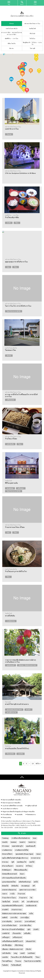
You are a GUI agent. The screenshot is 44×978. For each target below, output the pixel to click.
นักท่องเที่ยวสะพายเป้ (9, 874)
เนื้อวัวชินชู (19, 945)
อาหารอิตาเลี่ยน (25, 925)
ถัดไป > (38, 763)
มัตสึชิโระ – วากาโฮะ (11, 38)
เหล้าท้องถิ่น (10, 444)
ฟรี (34, 886)
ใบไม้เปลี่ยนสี (16, 965)
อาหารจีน (14, 917)
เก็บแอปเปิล (10, 754)
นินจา (22, 874)
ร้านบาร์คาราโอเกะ (9, 898)
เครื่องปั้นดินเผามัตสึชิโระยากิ (12, 941)
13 (33, 763)
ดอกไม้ (32, 862)
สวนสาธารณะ (17, 909)
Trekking (5, 838)
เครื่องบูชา (21, 488)
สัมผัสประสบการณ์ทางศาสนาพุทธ (14, 913)
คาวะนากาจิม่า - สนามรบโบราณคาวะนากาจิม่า (11, 33)
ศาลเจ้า (28, 709)
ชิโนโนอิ (32, 33)
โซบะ (17, 223)
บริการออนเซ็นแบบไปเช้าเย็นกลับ (14, 878)
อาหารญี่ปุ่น (25, 917)
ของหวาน (32, 842)
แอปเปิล (20, 754)
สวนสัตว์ (5, 909)
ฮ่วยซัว (9, 223)
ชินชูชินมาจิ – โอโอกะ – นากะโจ (32, 43)
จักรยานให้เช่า (7, 854)
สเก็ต (31, 913)
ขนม (8, 267)
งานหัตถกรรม (11, 621)
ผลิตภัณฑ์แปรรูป (25, 882)
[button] (31, 71)
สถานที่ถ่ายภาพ (11, 712)
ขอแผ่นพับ (19, 814)
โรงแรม (9, 134)
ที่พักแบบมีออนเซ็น (20, 870)
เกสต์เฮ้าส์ (5, 933)
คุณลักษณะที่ (10, 665)
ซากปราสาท (35, 858)
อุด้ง (29, 929)
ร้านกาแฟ (21, 894)
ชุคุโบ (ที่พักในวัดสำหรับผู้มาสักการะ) (15, 858)
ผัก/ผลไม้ (5, 886)
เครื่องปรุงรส (10, 400)
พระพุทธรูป (10, 488)
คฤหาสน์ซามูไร (17, 846)
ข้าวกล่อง (5, 846)
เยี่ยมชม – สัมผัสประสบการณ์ (27, 665)
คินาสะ (11, 48)
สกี (23, 902)
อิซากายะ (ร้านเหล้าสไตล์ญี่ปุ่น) (13, 929)
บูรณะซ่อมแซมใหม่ (9, 882)
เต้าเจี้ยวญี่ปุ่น (7, 945)
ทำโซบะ (29, 866)
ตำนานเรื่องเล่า (7, 866)
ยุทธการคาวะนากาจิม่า (28, 890)
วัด (31, 898)
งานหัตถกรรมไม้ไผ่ (21, 850)
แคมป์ (22, 953)
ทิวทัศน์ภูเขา (6, 870)
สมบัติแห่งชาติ (31, 905)
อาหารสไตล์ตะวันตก (9, 925)
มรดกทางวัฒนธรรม (9, 890)
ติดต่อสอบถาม (31, 814)
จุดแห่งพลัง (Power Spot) (14, 709)
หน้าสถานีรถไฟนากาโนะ (32, 23)
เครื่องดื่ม (27, 933)
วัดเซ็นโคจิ (32, 28)
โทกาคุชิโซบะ (7, 961)
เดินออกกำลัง (30, 941)
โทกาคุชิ (32, 48)
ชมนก (38, 854)
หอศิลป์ (4, 917)
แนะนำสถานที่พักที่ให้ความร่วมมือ (12, 805)
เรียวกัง (9, 355)
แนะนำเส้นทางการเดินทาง (10, 808)
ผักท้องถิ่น (15, 886)
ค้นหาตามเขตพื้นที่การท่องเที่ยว (11, 800)
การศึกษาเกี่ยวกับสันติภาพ (21, 838)
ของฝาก (22, 842)
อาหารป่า (18, 921)
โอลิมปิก (5, 965)
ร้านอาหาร (23, 898)
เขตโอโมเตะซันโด (11, 28)
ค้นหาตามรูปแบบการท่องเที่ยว (11, 803)
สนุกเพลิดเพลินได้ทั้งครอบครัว (12, 905)
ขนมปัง (4, 842)
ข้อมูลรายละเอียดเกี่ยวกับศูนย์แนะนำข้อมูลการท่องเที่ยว (18, 811)
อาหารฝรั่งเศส (30, 921)
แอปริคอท (31, 953)
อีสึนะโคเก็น (12, 43)
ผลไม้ (36, 882)
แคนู (15, 953)
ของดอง (13, 842)
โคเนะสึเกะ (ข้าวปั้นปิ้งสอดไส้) (21, 957)
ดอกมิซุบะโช (21, 862)
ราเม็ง (12, 894)
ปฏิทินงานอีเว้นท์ (32, 805)
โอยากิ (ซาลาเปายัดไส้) (13, 311)
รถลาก (4, 894)
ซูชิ (13, 862)
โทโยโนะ (32, 38)
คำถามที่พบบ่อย (7, 814)
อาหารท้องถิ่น (7, 921)
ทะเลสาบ (19, 866)
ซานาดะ (5, 862)
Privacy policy (6, 817)
